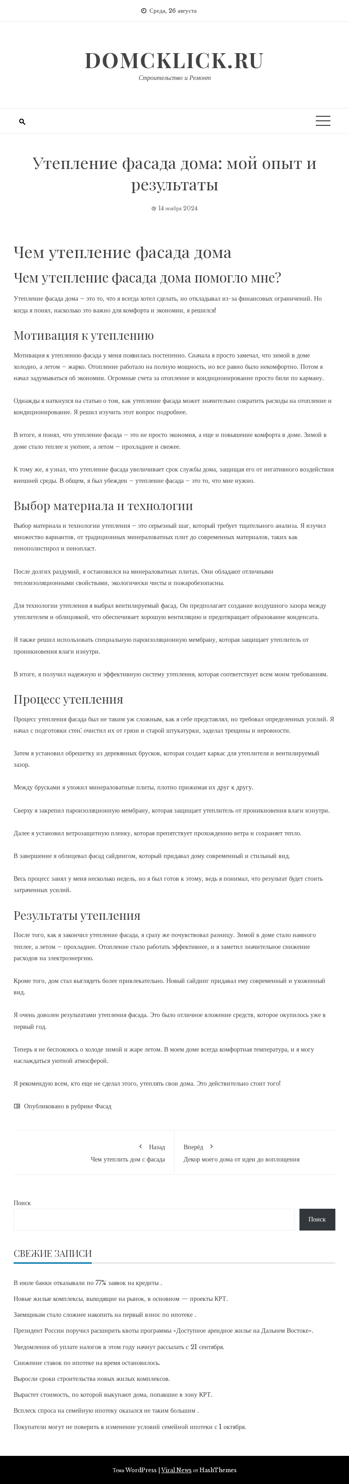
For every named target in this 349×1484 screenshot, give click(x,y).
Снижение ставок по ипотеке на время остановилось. (87, 1363)
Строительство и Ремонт (175, 78)
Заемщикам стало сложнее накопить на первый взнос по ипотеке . (105, 1314)
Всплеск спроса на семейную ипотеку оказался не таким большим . (106, 1410)
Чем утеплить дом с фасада (128, 1153)
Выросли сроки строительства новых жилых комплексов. (92, 1379)
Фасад (103, 1106)
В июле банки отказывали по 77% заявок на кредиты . (88, 1283)
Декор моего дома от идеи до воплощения (241, 1153)
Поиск (22, 1203)
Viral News (176, 1470)
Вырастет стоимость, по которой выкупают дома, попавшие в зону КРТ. (113, 1394)
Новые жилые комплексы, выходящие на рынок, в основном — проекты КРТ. (121, 1299)
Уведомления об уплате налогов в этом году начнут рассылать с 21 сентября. (119, 1347)
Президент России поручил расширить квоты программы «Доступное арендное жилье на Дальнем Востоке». (164, 1330)
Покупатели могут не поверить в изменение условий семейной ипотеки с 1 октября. (130, 1427)
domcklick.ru (174, 59)
